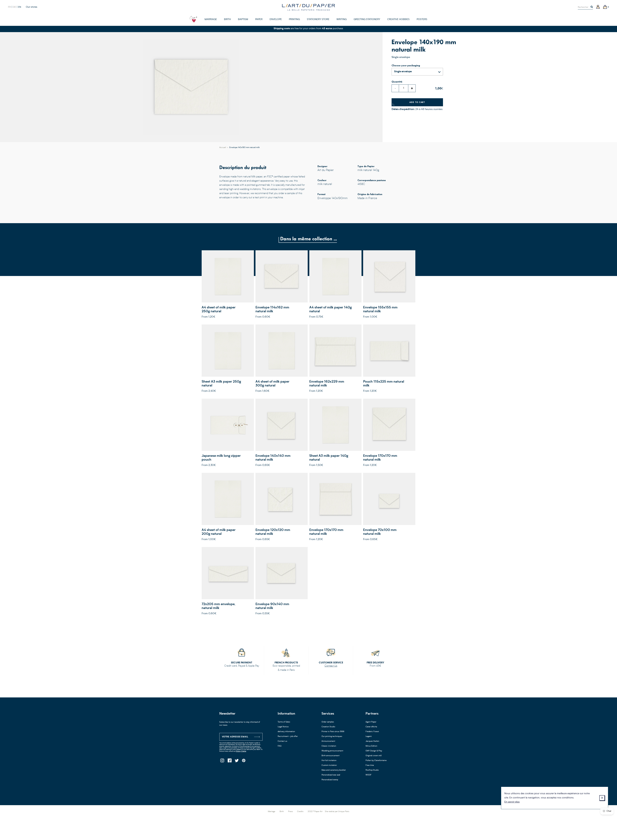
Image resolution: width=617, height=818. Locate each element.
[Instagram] (222, 761)
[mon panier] (605, 7)
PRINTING (294, 19)
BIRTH (227, 19)
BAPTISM (243, 19)
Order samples (328, 722)
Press (290, 812)
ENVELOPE (276, 19)
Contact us (282, 741)
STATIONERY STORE (318, 19)
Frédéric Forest (372, 732)
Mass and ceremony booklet (334, 770)
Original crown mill (374, 756)
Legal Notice (283, 727)
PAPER (259, 19)
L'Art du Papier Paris (308, 7)
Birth (282, 812)
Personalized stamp (330, 780)
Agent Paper (371, 722)
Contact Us (331, 666)
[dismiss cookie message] (602, 798)
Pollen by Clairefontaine (376, 760)
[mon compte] (598, 7)
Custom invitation (329, 765)
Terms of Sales (284, 722)
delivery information (286, 732)
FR (9, 7)
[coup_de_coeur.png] (193, 19)
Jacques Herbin (372, 741)
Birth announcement (331, 756)
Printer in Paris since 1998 (333, 732)
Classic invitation (329, 746)
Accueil (222, 148)
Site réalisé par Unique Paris (337, 812)
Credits (300, 812)
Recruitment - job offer (288, 736)
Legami (369, 736)
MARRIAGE (211, 19)
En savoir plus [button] (512, 802)
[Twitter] (236, 761)
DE (14, 7)
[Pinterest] (244, 761)
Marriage (271, 812)
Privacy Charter (241, 751)
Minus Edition (371, 746)
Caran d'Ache (371, 727)
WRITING (341, 19)
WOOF (368, 775)
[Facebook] (229, 761)
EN (19, 7)
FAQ (279, 746)
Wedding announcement (332, 751)
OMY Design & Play (374, 751)
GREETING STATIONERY (367, 19)
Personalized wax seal (331, 775)
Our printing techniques (332, 736)
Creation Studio (328, 727)
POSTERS (422, 19)
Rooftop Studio (372, 770)
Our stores (31, 7)
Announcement (328, 741)
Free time (370, 765)
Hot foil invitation (329, 760)
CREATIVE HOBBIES (398, 19)
